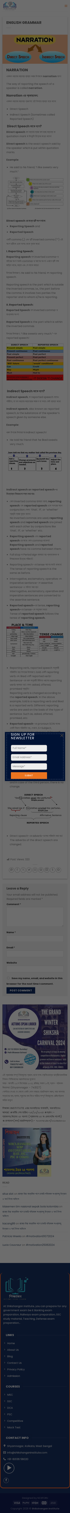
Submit (29, 775)
